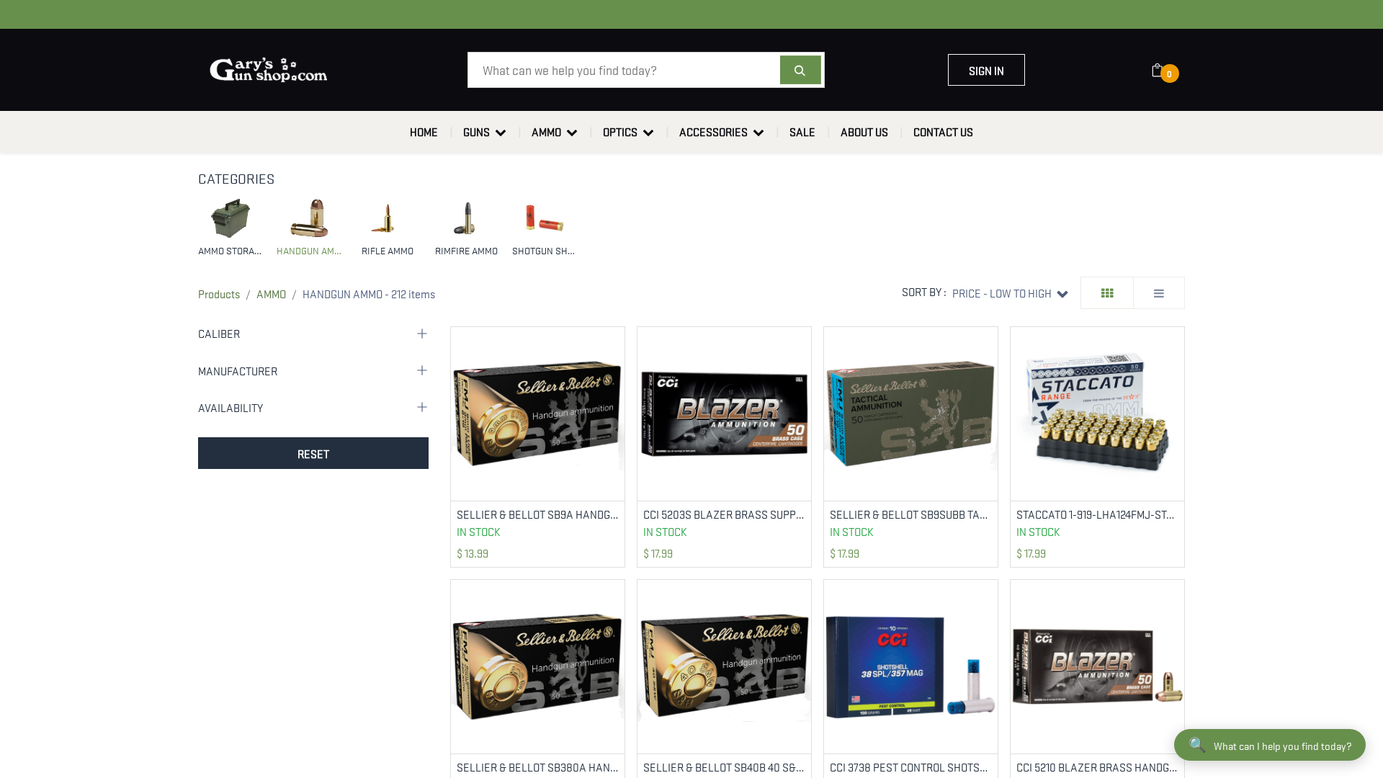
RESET (313, 453)
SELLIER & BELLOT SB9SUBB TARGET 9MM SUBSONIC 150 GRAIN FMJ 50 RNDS (911, 514)
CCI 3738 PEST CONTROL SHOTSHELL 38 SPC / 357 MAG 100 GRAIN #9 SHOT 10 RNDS (911, 767)
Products (219, 293)
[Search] (800, 69)
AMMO (271, 293)
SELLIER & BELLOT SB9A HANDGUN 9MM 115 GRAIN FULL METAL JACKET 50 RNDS (538, 514)
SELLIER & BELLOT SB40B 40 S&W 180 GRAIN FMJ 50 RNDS (724, 767)
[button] (1010, 293)
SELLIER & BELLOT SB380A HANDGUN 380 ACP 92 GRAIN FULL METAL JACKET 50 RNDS (538, 767)
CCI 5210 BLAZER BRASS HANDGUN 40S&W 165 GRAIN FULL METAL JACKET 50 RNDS (1097, 767)
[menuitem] (424, 132)
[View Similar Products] (615, 383)
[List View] (1159, 293)
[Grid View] (1107, 293)
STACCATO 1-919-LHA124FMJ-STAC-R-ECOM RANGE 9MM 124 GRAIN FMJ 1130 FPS (1097, 514)
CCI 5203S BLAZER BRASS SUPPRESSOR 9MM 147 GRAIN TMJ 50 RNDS (724, 514)
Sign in (986, 70)
